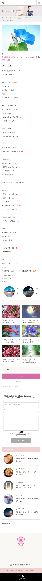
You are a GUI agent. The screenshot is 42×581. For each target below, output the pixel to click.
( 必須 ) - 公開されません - (12, 404)
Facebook (18, 575)
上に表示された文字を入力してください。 (21, 434)
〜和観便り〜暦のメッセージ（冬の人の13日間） (11, 341)
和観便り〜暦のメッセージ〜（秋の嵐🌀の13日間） (11, 321)
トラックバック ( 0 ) (21, 381)
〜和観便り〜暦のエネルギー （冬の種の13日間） (11, 360)
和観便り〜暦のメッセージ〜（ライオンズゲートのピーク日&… (27, 486)
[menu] (39, 2)
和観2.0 (24, 579)
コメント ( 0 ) (21, 376)
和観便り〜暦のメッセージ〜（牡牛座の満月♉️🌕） (31, 321)
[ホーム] (2, 17)
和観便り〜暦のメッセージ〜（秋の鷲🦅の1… (27, 500)
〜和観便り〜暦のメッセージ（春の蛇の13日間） (31, 341)
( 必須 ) (7, 399)
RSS (22, 575)
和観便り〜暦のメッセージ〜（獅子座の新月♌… (27, 473)
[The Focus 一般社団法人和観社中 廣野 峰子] (21, 565)
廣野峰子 (10, 276)
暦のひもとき (15, 54)
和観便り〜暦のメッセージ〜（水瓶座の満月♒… (27, 513)
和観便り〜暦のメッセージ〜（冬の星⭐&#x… (27, 460)
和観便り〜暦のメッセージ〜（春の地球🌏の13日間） (31, 361)
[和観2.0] (18, 2)
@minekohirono (6, 523)
